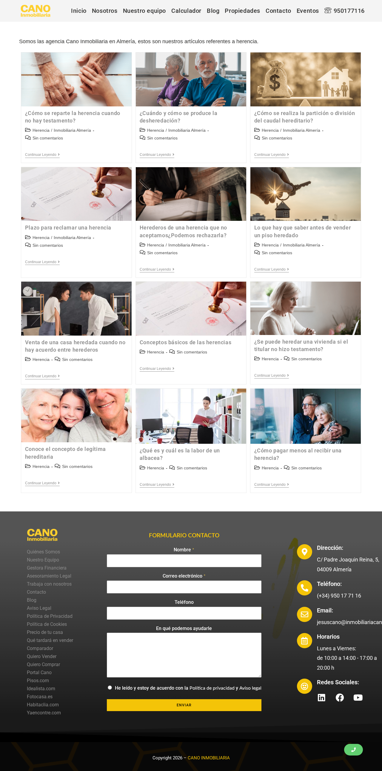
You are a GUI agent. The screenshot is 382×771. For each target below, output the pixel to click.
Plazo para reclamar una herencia (68, 227)
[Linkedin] (321, 697)
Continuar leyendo (42, 155)
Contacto (36, 592)
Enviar (184, 705)
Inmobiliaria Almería (72, 130)
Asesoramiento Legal (49, 576)
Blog (31, 600)
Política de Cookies (47, 624)
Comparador (40, 648)
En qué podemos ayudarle (184, 628)
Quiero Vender (41, 656)
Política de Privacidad (50, 616)
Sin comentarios (48, 138)
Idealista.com (41, 688)
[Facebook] (340, 697)
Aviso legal (250, 688)
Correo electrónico (184, 576)
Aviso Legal (39, 608)
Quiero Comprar (43, 664)
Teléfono (184, 602)
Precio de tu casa (45, 632)
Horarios (328, 636)
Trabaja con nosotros (49, 584)
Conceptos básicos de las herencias (185, 342)
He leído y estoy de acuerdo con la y (188, 688)
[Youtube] (358, 697)
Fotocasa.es (40, 696)
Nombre (184, 550)
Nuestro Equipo (43, 560)
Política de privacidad (212, 688)
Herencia (41, 130)
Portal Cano (39, 672)
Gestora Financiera (47, 568)
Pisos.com (38, 680)
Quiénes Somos (43, 552)
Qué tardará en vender (50, 640)
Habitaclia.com (43, 705)
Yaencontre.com (44, 713)
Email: (325, 610)
